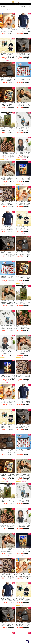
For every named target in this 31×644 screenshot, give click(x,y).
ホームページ (3, 10)
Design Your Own (7, 36)
